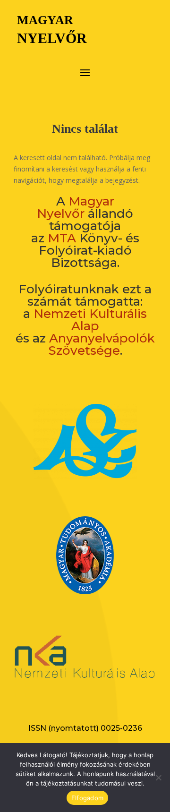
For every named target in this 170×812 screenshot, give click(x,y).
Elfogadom (87, 798)
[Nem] (158, 777)
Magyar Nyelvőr (75, 207)
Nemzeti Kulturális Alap (90, 319)
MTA (62, 238)
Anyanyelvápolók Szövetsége (101, 344)
